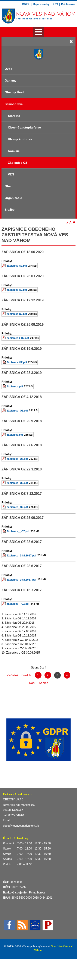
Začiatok (12, 675)
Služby (10, 209)
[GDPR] (35, 924)
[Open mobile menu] (38, 32)
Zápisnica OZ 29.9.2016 (19, 622)
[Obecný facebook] (9, 924)
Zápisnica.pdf (15, 386)
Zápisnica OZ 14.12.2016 (20, 614)
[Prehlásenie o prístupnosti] (47, 924)
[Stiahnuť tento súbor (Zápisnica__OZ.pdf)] (4, 531)
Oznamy (10, 80)
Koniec (43, 683)
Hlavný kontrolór (20, 139)
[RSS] (22, 924)
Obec (8, 186)
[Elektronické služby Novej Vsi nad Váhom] (38, 739)
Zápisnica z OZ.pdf (18, 338)
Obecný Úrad (14, 92)
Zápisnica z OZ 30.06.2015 (23, 652)
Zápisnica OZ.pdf (17, 265)
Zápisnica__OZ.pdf (18, 531)
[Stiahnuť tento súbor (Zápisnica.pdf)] (4, 386)
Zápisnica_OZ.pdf (17, 410)
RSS (55, 4)
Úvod (8, 68)
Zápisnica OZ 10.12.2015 (20, 635)
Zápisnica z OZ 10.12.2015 (21, 639)
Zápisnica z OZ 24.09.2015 (21, 648)
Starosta (14, 115)
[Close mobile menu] (71, 41)
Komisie (14, 151)
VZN (11, 174)
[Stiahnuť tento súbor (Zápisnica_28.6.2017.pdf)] (4, 555)
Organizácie (13, 198)
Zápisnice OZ (17, 162)
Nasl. (32, 683)
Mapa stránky (41, 4)
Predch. (26, 675)
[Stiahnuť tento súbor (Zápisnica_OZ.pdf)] (4, 410)
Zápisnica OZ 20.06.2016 (20, 627)
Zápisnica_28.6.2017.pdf (21, 555)
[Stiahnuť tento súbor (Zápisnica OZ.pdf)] (4, 265)
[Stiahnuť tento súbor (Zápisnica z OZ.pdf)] (4, 338)
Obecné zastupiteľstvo (24, 127)
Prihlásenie (68, 4)
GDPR (26, 4)
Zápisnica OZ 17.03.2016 (20, 631)
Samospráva (14, 104)
